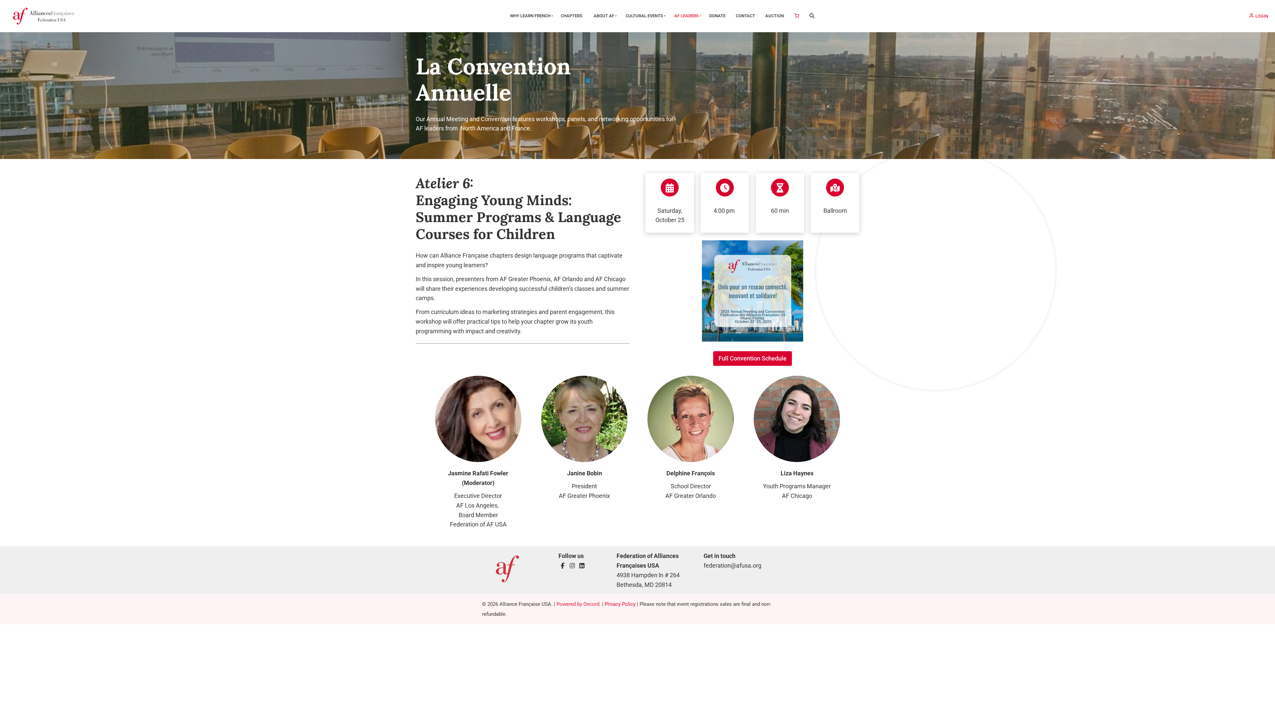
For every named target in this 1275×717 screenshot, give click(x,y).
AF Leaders (686, 15)
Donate (717, 15)
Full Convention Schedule (753, 356)
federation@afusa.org (732, 565)
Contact (745, 15)
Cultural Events (644, 15)
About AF (604, 15)
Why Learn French (530, 15)
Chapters (571, 15)
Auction (774, 15)
